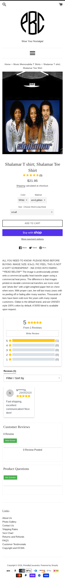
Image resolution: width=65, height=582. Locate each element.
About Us (7, 518)
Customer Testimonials (14, 544)
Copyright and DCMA (13, 548)
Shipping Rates (10, 529)
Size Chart (7, 533)
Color (23, 195)
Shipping (20, 185)
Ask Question (10, 477)
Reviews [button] (10, 371)
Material (38, 195)
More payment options (32, 239)
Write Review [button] (32, 333)
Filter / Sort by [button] (15, 378)
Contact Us (8, 525)
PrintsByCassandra (31, 565)
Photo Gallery (9, 521)
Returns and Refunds (13, 536)
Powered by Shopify (49, 565)
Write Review (10, 440)
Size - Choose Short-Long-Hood (32, 207)
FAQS (5, 540)
